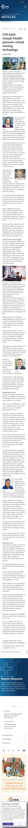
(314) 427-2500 (8, 728)
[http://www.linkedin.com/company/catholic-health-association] (3, 751)
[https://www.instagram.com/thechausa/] (18, 751)
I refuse (20, 824)
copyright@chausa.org (9, 648)
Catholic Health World (6, 21)
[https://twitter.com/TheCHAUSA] (13, 751)
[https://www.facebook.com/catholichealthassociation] (8, 751)
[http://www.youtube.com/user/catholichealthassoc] (24, 751)
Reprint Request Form (7, 693)
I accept (7, 824)
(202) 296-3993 (8, 718)
